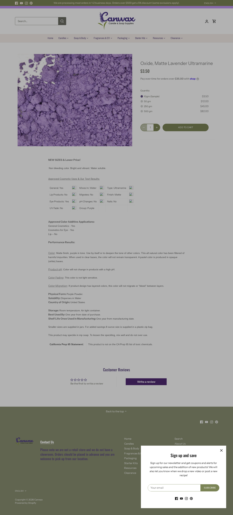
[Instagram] (186, 498)
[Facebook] (176, 498)
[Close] (221, 450)
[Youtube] (181, 498)
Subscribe (210, 487)
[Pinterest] (191, 498)
